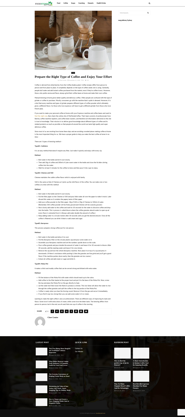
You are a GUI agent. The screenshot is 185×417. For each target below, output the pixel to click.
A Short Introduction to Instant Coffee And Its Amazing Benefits (140, 363)
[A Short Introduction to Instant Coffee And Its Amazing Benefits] (141, 353)
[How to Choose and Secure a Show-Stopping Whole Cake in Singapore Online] (41, 402)
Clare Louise (63, 80)
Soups (73, 3)
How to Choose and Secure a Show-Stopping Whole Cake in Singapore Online (59, 401)
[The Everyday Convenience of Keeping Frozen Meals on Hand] (41, 377)
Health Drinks (101, 3)
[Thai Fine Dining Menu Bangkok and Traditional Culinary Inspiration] (41, 351)
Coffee (65, 3)
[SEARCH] (148, 13)
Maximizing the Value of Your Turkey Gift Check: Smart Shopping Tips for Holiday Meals (59, 388)
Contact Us (78, 348)
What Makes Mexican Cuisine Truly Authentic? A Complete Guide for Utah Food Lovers (58, 363)
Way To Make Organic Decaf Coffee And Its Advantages (122, 386)
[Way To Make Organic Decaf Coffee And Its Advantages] (122, 376)
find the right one (41, 116)
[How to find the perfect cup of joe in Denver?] (122, 353)
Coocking (81, 3)
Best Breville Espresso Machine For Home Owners (141, 386)
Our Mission (79, 351)
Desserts (90, 3)
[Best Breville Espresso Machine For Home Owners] (141, 376)
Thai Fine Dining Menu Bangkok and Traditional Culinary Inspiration (59, 350)
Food (58, 3)
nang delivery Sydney (125, 20)
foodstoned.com (100, 413)
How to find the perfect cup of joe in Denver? (121, 363)
